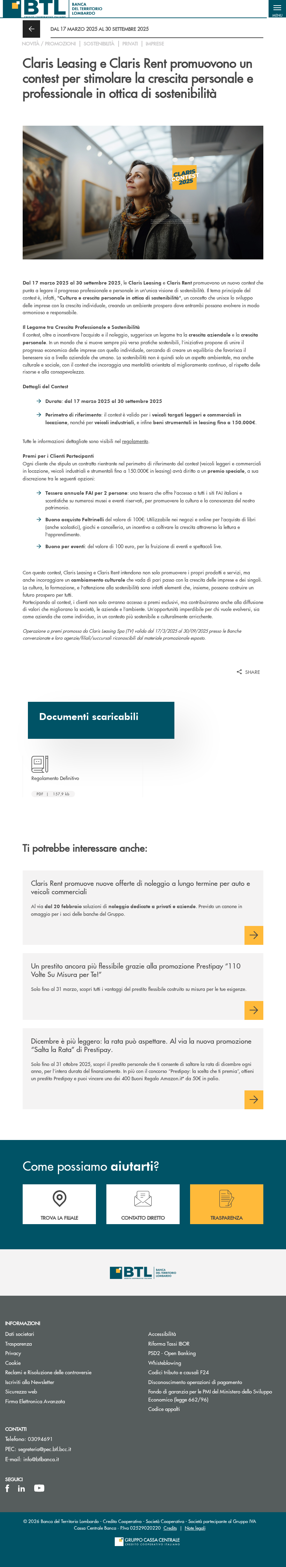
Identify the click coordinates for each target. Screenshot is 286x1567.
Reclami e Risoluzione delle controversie (48, 1372)
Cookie (13, 1362)
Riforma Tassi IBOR (168, 1343)
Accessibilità (162, 1333)
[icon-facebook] (7, 1488)
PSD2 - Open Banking (172, 1352)
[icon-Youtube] (39, 1488)
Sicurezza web (21, 1391)
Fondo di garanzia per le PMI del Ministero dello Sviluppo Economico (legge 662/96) (210, 1395)
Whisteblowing (164, 1362)
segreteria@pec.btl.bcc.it (44, 1448)
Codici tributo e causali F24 (178, 1372)
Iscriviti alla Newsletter (56, 1381)
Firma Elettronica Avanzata (35, 1401)
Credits (170, 1527)
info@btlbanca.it (41, 1459)
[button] (277, 8)
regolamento (135, 440)
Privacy (13, 1352)
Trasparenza (18, 1343)
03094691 (40, 1438)
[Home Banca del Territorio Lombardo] (52, 8)
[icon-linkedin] (21, 1488)
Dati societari (19, 1333)
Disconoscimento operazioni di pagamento (195, 1381)
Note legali (195, 1527)
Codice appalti (164, 1408)
